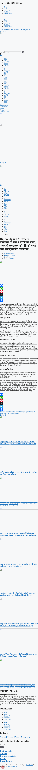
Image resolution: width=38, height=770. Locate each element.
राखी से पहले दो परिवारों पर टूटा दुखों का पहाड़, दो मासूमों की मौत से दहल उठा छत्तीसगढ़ (18, 473)
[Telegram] (19, 297)
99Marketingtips (12, 766)
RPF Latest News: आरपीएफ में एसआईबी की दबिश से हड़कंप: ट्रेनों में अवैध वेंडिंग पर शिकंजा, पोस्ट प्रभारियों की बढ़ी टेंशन (18, 534)
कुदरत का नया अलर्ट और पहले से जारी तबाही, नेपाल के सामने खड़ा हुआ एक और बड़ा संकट (18, 504)
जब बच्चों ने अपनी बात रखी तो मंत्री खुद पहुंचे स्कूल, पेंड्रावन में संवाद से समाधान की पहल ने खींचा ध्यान (18, 655)
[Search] (23, 52)
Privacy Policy (8, 13)
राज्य (5, 74)
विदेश (5, 75)
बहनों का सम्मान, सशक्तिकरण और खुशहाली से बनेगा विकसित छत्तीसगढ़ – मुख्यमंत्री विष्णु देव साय (18, 565)
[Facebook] (19, 285)
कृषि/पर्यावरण (7, 70)
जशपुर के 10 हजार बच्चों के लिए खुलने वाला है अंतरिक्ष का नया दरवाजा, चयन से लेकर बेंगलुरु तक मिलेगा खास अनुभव (19, 625)
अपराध (5, 59)
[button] (19, 17)
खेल (5, 60)
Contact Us (7, 10)
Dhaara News (4, 234)
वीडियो (5, 79)
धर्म (4, 69)
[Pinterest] (19, 291)
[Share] (19, 300)
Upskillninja (6, 761)
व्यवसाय (6, 77)
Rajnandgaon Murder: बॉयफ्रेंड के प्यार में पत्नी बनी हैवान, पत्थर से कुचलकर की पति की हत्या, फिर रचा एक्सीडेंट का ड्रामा (18, 443)
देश (4, 67)
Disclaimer (7, 12)
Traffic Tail (29, 765)
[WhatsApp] (19, 288)
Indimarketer (6, 751)
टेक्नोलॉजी (6, 62)
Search (2, 52)
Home (5, 7)
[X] (19, 294)
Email (2, 745)
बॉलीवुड (6, 64)
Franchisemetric (8, 756)
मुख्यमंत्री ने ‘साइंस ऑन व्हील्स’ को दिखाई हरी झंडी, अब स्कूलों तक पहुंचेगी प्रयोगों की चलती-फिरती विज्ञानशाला (17, 594)
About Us (6, 8)
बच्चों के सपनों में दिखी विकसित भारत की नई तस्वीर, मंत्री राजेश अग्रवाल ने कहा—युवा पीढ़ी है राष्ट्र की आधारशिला (17, 686)
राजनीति (6, 72)
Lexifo (3, 758)
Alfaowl (3, 753)
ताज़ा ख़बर (6, 65)
